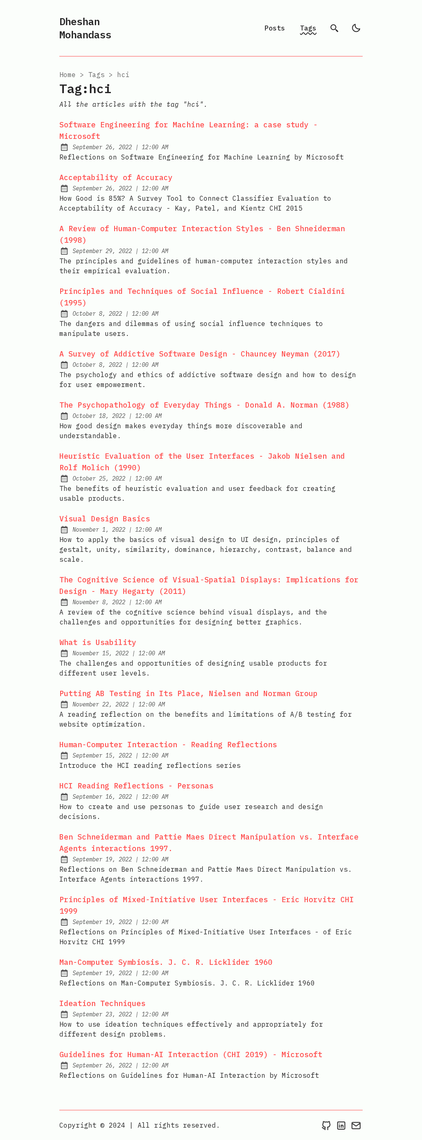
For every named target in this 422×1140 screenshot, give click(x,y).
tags (96, 74)
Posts (275, 28)
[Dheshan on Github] (326, 1125)
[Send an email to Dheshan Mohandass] (356, 1125)
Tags (308, 28)
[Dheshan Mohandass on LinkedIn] (341, 1125)
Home (67, 74)
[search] (334, 28)
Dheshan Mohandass (85, 28)
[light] (356, 28)
